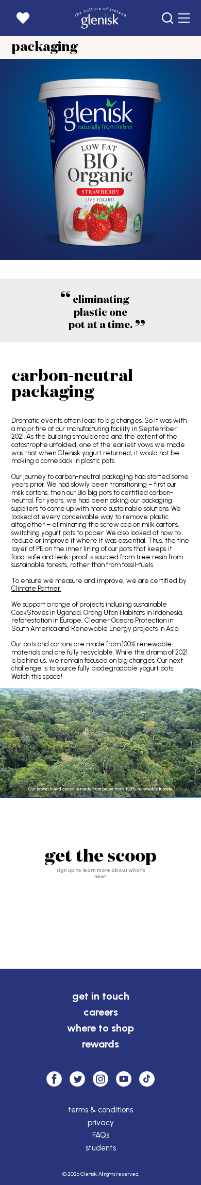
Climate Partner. (36, 588)
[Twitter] (77, 1079)
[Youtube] (123, 1079)
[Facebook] (54, 1079)
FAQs (100, 1135)
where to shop (100, 1028)
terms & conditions (100, 1109)
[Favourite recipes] (22, 18)
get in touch (100, 996)
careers (100, 1012)
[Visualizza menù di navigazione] (184, 18)
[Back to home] (101, 18)
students (101, 1148)
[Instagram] (100, 1079)
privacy (101, 1122)
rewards (100, 1044)
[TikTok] (147, 1079)
